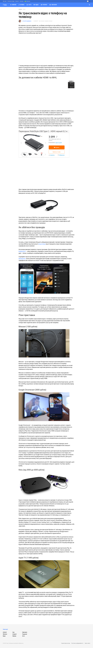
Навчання (54, 4)
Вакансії (17, 1)
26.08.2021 (36, 21)
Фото (29, 4)
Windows (5, 634)
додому (20, 9)
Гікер (5, 5)
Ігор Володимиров (27, 21)
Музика (22, 4)
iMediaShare (22, 258)
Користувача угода (65, 643)
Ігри (13, 632)
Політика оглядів (10, 1)
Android (14, 4)
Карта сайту (87, 643)
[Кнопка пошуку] (89, 5)
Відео (37, 4)
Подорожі (24, 634)
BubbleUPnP (22, 251)
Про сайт (5, 1)
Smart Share (42, 244)
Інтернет (45, 4)
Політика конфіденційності (77, 643)
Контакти (21, 1)
